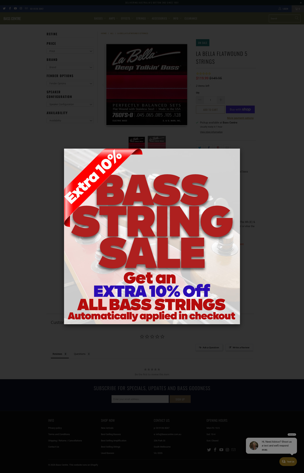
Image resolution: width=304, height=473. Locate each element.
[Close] (240, 148)
